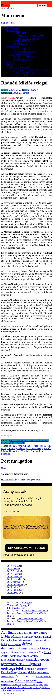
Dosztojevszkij (15, 644)
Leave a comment (20, 93)
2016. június (13, 590)
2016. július (12, 587)
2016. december (14, 576)
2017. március (13, 568)
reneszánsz (7, 681)
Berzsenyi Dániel (40, 636)
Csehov (13, 640)
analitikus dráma (22, 633)
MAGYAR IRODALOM (31, 35)
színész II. (16, 684)
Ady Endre (8, 632)
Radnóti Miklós (43, 676)
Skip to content (8, 22)
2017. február (13, 571)
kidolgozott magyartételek (13, 448)
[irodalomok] (7, 8)
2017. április (13, 566)
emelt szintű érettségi (39, 648)
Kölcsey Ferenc (17, 672)
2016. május (12, 592)
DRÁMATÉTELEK (22, 59)
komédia (29, 668)
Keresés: (5, 5)
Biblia (5, 640)
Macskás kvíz (18, 608)
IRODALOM (13, 30)
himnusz (15, 652)
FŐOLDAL (12, 27)
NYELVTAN (13, 46)
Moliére (32, 672)
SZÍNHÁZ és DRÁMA (18, 54)
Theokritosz (14, 451)
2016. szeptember (15, 584)
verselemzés (13, 687)
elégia (24, 649)
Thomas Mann (28, 684)
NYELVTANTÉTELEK (25, 51)
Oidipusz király (7, 677)
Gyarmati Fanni (23, 446)
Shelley (40, 681)
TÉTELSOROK (21, 75)
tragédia (39, 684)
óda (23, 691)
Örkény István (15, 691)
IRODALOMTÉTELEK (25, 41)
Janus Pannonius (26, 652)
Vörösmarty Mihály (31, 687)
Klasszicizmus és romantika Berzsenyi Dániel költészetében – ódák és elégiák (27, 613)
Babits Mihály (11, 636)
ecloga (12, 446)
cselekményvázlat (25, 640)
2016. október (13, 582)
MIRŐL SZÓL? (20, 43)
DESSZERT (13, 65)
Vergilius (25, 451)
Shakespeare (26, 680)
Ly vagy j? (27, 602)
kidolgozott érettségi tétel (21, 666)
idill (48, 446)
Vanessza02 (12, 605)
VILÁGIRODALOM (29, 38)
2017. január (13, 574)
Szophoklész (6, 685)
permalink (5, 454)
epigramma (5, 652)
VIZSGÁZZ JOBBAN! (18, 67)
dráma (27, 644)
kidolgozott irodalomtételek (25, 655)
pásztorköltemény (34, 448)
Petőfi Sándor (25, 676)
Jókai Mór (38, 652)
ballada (26, 636)
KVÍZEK (11, 62)
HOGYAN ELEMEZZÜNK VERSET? (32, 70)
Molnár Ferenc (43, 672)
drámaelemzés (11, 648)
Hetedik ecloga (39, 446)
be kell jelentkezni (32, 479)
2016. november (14, 579)
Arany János (38, 632)
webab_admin (14, 90)
